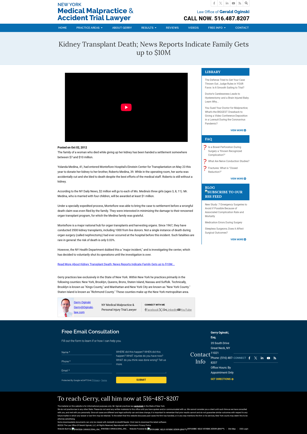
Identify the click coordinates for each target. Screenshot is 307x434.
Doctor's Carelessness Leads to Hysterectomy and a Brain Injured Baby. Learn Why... (227, 97)
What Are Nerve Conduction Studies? (227, 161)
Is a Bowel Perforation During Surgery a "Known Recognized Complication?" (223, 150)
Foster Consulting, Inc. (114, 429)
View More (237, 130)
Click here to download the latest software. (148, 422)
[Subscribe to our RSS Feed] (225, 196)
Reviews (172, 27)
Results (147, 27)
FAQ (208, 139)
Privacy (96, 380)
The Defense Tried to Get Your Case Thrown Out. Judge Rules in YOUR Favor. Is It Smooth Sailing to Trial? (225, 83)
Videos (193, 27)
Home (62, 27)
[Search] (246, 3)
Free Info (215, 27)
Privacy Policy (145, 425)
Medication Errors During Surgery (223, 222)
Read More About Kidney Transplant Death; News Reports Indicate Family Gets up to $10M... (116, 264)
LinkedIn (171, 309)
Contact (242, 27)
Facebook (152, 309)
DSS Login (244, 429)
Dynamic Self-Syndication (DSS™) (205, 429)
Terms (104, 380)
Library (212, 72)
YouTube (186, 309)
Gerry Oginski (82, 302)
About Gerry (122, 27)
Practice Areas (88, 27)
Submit (141, 379)
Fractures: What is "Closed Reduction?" (221, 169)
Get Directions (221, 379)
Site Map (232, 429)
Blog (210, 187)
